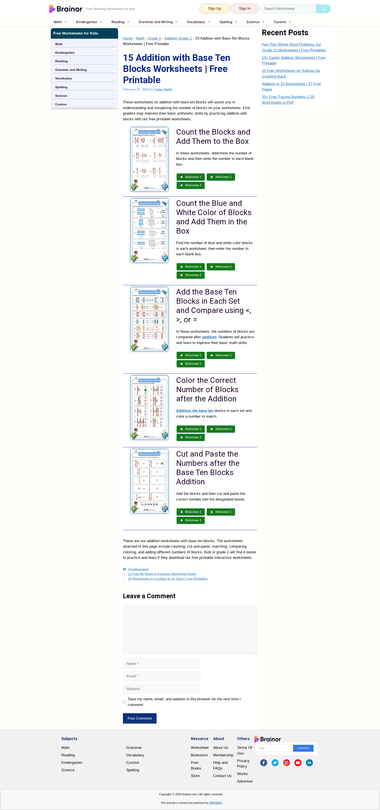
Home (128, 38)
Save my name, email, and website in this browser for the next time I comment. (184, 702)
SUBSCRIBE (303, 748)
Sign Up (214, 8)
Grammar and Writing (156, 22)
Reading (117, 22)
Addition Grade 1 (178, 38)
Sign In (244, 8)
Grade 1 (154, 38)
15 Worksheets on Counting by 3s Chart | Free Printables (168, 578)
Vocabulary (196, 22)
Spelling (225, 22)
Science (253, 22)
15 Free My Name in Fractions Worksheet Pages (162, 574)
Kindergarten (86, 22)
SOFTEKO (215, 803)
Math (58, 22)
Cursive (280, 22)
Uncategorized (138, 569)
